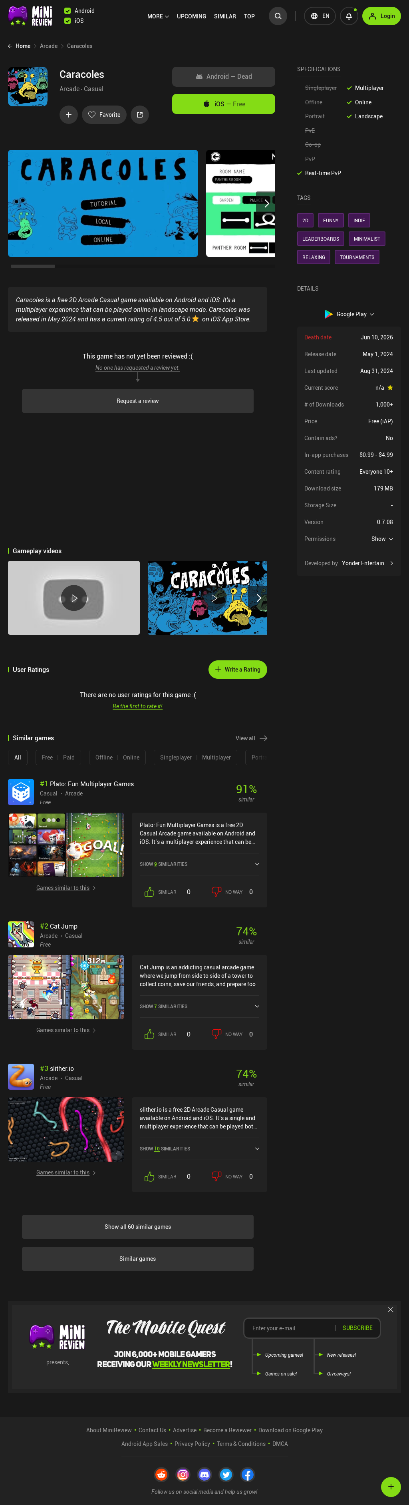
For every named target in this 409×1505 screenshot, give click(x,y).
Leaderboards (320, 238)
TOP (249, 16)
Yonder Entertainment (367, 563)
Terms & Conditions (241, 1443)
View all (245, 738)
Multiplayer (369, 88)
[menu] (203, 16)
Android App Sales (144, 1443)
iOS (229, 104)
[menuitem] (158, 16)
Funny (331, 220)
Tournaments (357, 257)
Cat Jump (58, 926)
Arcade (69, 88)
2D (305, 220)
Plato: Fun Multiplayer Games (87, 783)
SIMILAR (225, 16)
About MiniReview (109, 1430)
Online (363, 102)
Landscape (369, 116)
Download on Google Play (290, 1430)
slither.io (57, 1068)
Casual (93, 88)
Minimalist (367, 238)
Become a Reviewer (227, 1430)
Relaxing (313, 257)
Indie (359, 220)
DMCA (280, 1443)
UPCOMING (191, 16)
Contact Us (152, 1430)
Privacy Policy (192, 1443)
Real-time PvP (323, 173)
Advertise (185, 1430)
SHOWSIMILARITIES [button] (163, 864)
